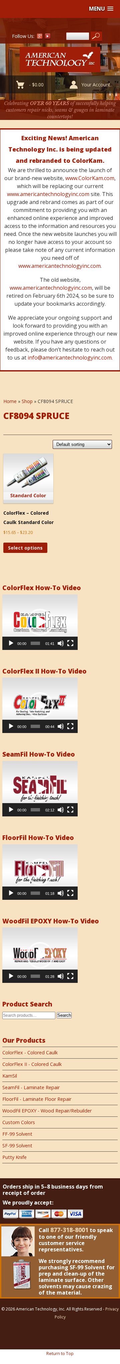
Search (64, 1015)
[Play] (11, 643)
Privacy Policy (87, 1313)
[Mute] (60, 643)
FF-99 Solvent (17, 1134)
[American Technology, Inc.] (60, 68)
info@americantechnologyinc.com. (70, 357)
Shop (27, 401)
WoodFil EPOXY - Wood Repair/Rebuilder (47, 1110)
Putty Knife (14, 1157)
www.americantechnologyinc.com (48, 194)
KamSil (9, 1076)
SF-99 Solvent (17, 1145)
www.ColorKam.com (89, 178)
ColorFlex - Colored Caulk (30, 1052)
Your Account (95, 84)
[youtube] (48, 37)
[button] (101, 8)
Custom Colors (18, 1122)
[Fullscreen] (70, 643)
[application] (40, 622)
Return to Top (60, 1353)
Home (10, 401)
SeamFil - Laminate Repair (31, 1087)
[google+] (40, 37)
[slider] (35, 643)
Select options (25, 548)
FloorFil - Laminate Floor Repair (36, 1099)
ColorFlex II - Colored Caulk (32, 1064)
